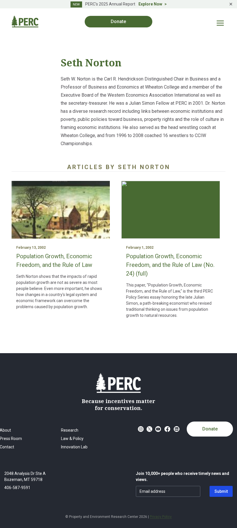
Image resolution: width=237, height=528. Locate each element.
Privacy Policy (161, 517)
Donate (210, 429)
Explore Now (150, 4)
